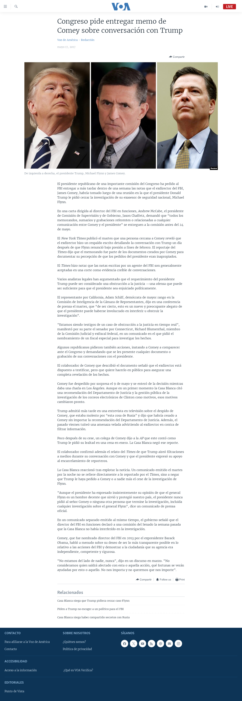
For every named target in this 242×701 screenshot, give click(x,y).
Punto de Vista (14, 691)
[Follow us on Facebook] (124, 643)
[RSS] (151, 643)
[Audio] (217, 6)
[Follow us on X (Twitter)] (133, 643)
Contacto (11, 649)
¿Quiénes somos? (74, 642)
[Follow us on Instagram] (178, 643)
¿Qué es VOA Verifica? (78, 670)
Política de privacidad (77, 649)
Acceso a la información (21, 670)
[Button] (177, 57)
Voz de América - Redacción (75, 40)
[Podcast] (160, 643)
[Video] (206, 6)
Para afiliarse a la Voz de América (27, 642)
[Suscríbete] (169, 643)
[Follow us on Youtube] (142, 643)
